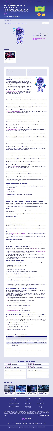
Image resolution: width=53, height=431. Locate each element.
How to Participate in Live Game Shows (14, 406)
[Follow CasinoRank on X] (42, 415)
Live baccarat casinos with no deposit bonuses (13, 129)
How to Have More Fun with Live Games (14, 402)
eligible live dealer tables (41, 251)
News (48, 1)
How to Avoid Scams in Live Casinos (14, 403)
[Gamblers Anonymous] (13, 423)
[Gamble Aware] (35, 423)
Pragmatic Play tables (16, 166)
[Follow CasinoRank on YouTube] (44, 415)
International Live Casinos (28, 407)
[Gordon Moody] (25, 423)
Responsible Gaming (28, 403)
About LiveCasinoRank (40, 400)
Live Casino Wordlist (28, 400)
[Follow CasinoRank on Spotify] (46, 415)
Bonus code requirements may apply (13, 310)
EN (5, 415)
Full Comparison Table (13, 25)
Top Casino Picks (6, 25)
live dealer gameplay (34, 248)
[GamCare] (18, 423)
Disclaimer (40, 406)
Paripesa (12, 189)
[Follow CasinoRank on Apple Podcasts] (48, 415)
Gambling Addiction (28, 406)
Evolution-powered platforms (11, 152)
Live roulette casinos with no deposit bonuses (13, 91)
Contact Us (40, 407)
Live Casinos (25, 1)
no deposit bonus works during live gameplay (18, 233)
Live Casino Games (31, 1)
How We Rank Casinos (40, 403)
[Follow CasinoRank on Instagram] (40, 415)
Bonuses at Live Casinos (27, 402)
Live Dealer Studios (39, 1)
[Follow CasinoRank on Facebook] (38, 415)
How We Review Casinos (40, 402)
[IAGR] (9, 423)
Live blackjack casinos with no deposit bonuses (13, 111)
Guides (44, 1)
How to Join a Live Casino (14, 400)
